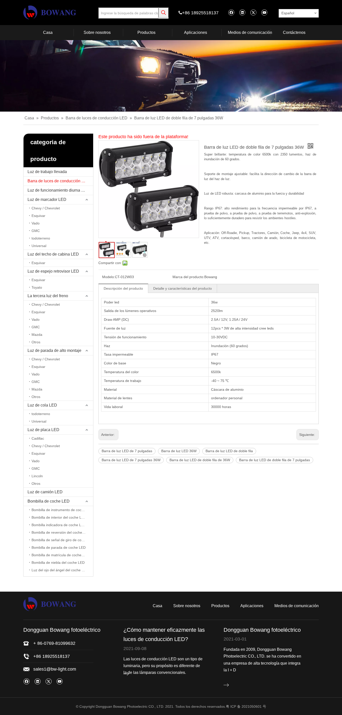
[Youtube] (264, 12)
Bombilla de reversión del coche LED (61, 532)
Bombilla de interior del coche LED (59, 517)
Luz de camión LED (45, 492)
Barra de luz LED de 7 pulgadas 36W (131, 460)
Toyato (37, 287)
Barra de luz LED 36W (179, 451)
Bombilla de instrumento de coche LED (62, 510)
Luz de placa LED (43, 430)
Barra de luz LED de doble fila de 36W (199, 460)
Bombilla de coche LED (49, 501)
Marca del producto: (188, 277)
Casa (157, 606)
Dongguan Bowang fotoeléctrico (262, 630)
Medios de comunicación (296, 606)
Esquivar (38, 216)
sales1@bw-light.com (54, 669)
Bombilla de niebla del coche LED (58, 563)
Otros (36, 342)
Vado (36, 223)
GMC (36, 231)
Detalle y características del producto (182, 288)
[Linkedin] (242, 12)
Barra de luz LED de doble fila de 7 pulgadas (274, 460)
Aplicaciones (251, 606)
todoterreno (41, 238)
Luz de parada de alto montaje (54, 350)
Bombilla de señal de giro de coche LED (62, 540)
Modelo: (108, 277)
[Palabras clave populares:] (163, 13)
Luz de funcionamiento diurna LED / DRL (60, 190)
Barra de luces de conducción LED (58, 181)
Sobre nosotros (186, 606)
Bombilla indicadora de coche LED (59, 525)
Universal (39, 246)
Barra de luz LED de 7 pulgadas (127, 451)
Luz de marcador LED (47, 199)
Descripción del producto (123, 288)
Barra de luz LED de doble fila (229, 451)
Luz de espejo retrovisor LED (53, 271)
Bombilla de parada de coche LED (59, 547)
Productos (220, 606)
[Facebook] (231, 12)
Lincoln (37, 476)
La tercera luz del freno (48, 296)
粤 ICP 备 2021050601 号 (246, 706)
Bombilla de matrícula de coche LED (60, 555)
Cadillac (38, 438)
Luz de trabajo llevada (47, 172)
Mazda (37, 335)
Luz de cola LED (42, 405)
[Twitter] (253, 12)
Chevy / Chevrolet (46, 208)
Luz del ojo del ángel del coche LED (60, 570)
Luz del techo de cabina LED (53, 254)
